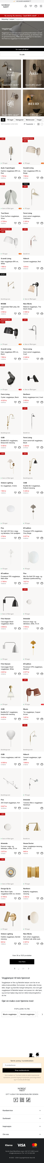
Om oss (6, 1134)
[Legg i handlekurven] (19, 177)
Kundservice (8, 1110)
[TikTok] (28, 1099)
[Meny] (41, 6)
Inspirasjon (7, 1126)
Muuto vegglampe (10, 1014)
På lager (10, 120)
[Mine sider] (25, 6)
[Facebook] (16, 1099)
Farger (39, 120)
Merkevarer (30, 120)
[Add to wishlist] (15, 177)
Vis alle (22, 54)
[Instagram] (22, 1099)
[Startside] (6, 6)
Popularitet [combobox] (29, 124)
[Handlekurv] (35, 6)
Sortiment (6, 1118)
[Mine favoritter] (30, 6)
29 (23, 969)
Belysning (5, 19)
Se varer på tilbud (22, 49)
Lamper (11, 19)
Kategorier (20, 120)
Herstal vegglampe (27, 1014)
